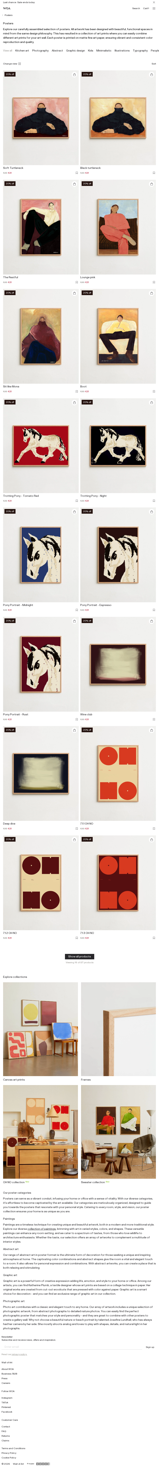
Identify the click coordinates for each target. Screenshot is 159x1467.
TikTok (5, 1402)
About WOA (8, 1369)
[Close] (154, 2)
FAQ (4, 1431)
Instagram (7, 1398)
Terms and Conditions (13, 1448)
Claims (5, 1440)
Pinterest (6, 1407)
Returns (6, 1436)
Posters (8, 15)
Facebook (7, 1412)
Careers (6, 1383)
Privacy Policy (9, 1453)
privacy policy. (19, 1354)
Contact (6, 1426)
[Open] (154, 8)
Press (4, 1378)
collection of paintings (42, 1229)
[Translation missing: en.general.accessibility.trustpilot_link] (31, 1463)
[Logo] (6, 8)
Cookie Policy (9, 1458)
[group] (7, 50)
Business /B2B (9, 1374)
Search (136, 8)
